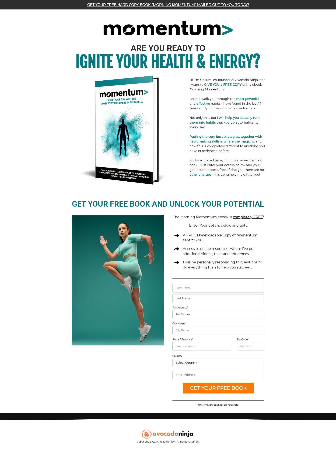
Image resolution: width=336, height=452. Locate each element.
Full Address (179, 307)
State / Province (182, 339)
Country (177, 356)
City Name (178, 323)
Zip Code (242, 339)
